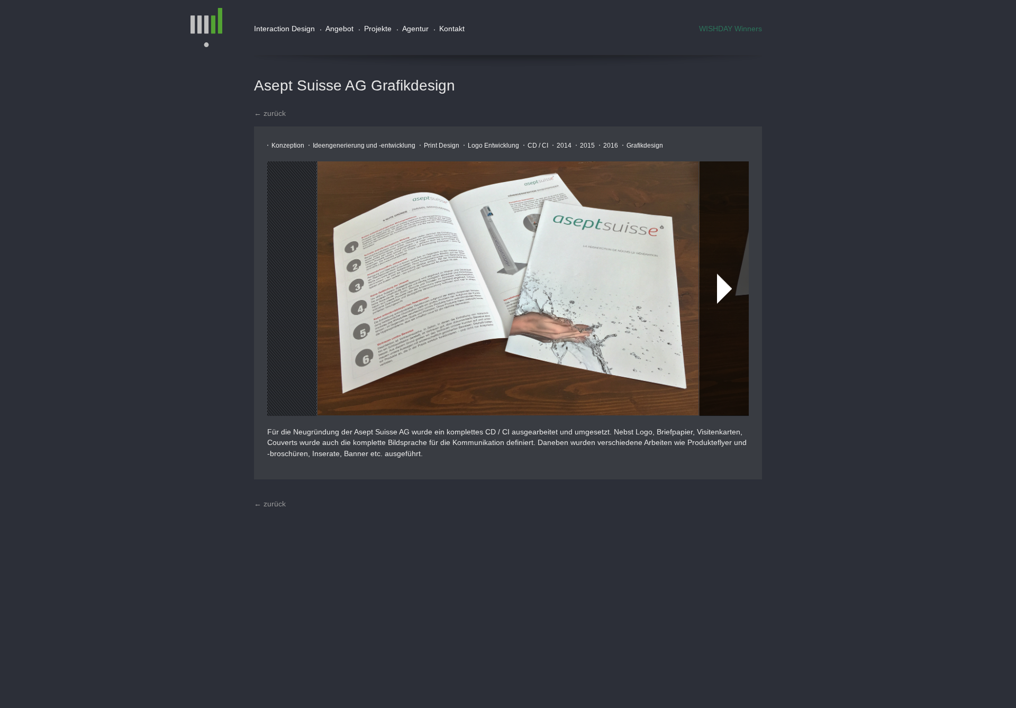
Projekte (378, 28)
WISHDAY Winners (730, 28)
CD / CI (538, 145)
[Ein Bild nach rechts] (724, 288)
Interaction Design (284, 28)
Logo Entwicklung (493, 145)
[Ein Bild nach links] (291, 288)
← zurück (270, 113)
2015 (587, 145)
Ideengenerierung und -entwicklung (364, 145)
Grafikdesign (645, 145)
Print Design (441, 145)
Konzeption (287, 145)
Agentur (415, 28)
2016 (610, 145)
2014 (564, 145)
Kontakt (452, 28)
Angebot (339, 28)
